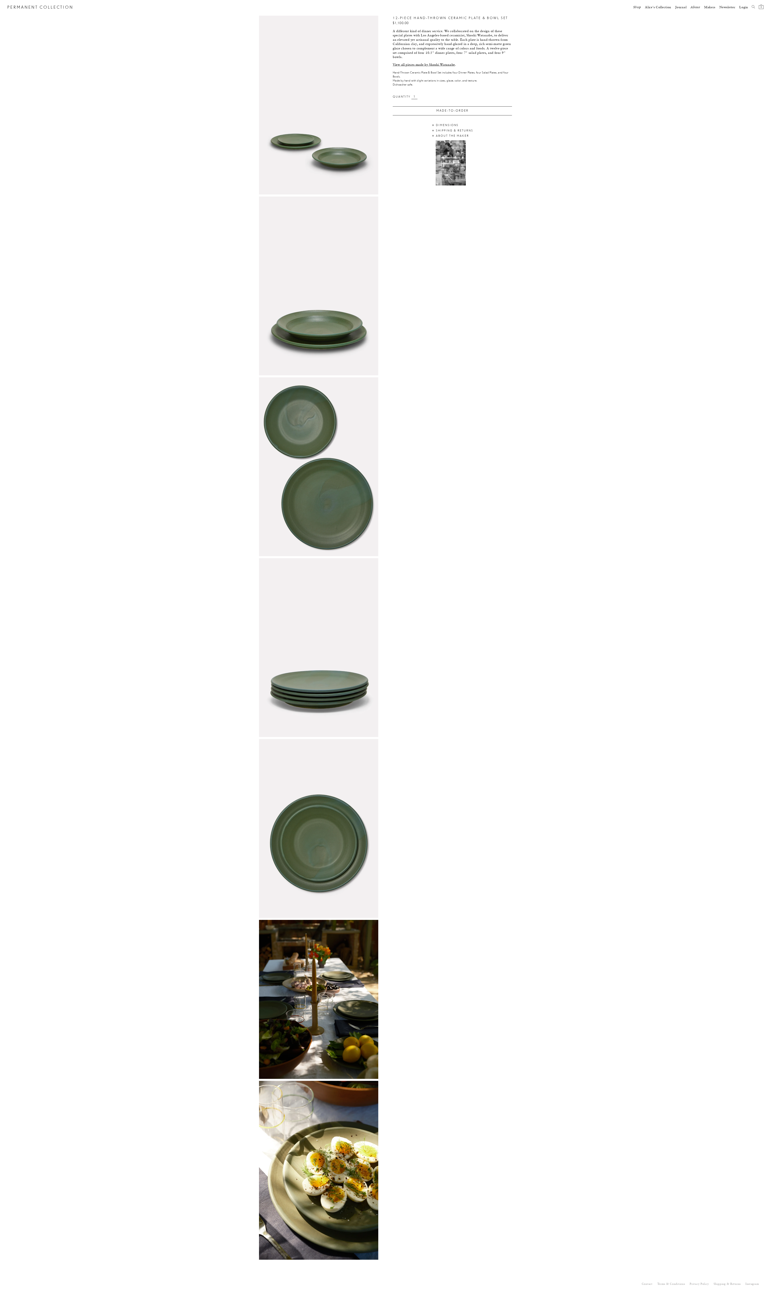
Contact (647, 1284)
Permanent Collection (40, 7)
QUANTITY (401, 96)
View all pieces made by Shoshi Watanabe (424, 64)
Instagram (752, 1284)
